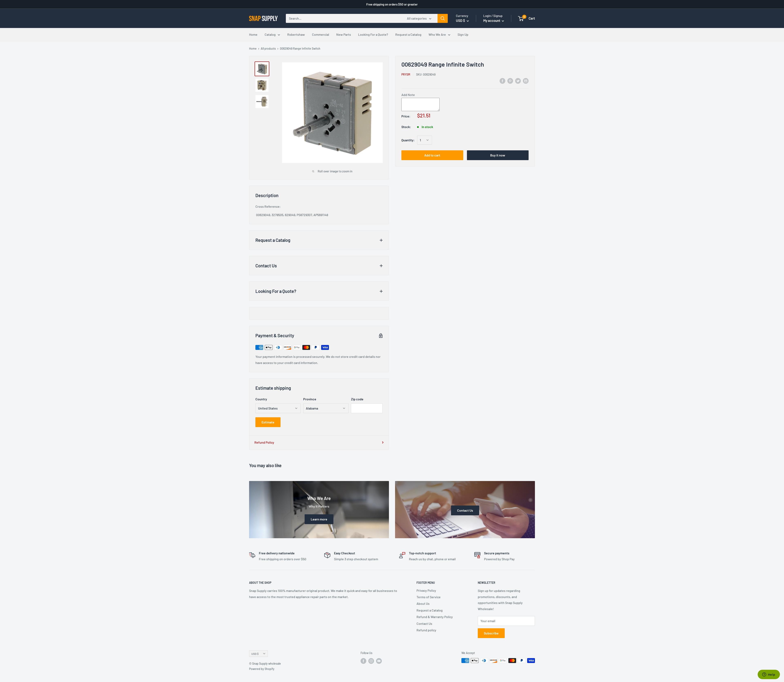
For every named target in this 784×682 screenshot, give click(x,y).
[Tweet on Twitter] (518, 80)
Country (261, 399)
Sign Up (463, 34)
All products (268, 48)
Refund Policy (264, 442)
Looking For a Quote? (373, 34)
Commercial (320, 34)
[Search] (443, 18)
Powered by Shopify (261, 669)
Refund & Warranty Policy (434, 617)
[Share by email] (526, 80)
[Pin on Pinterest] (510, 80)
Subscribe (491, 633)
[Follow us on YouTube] (379, 661)
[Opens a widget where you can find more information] (768, 675)
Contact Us (424, 623)
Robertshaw (296, 34)
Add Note (408, 95)
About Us (423, 603)
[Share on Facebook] (502, 80)
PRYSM (405, 74)
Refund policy (426, 630)
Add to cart (432, 155)
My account (492, 20)
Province (309, 399)
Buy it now (497, 155)
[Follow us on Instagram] (371, 661)
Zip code (357, 399)
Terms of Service (428, 597)
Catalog (270, 34)
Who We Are (437, 34)
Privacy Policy (426, 590)
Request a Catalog (408, 34)
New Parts (343, 34)
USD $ (255, 653)
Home (253, 34)
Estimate (268, 422)
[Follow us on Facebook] (363, 661)
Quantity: (408, 140)
